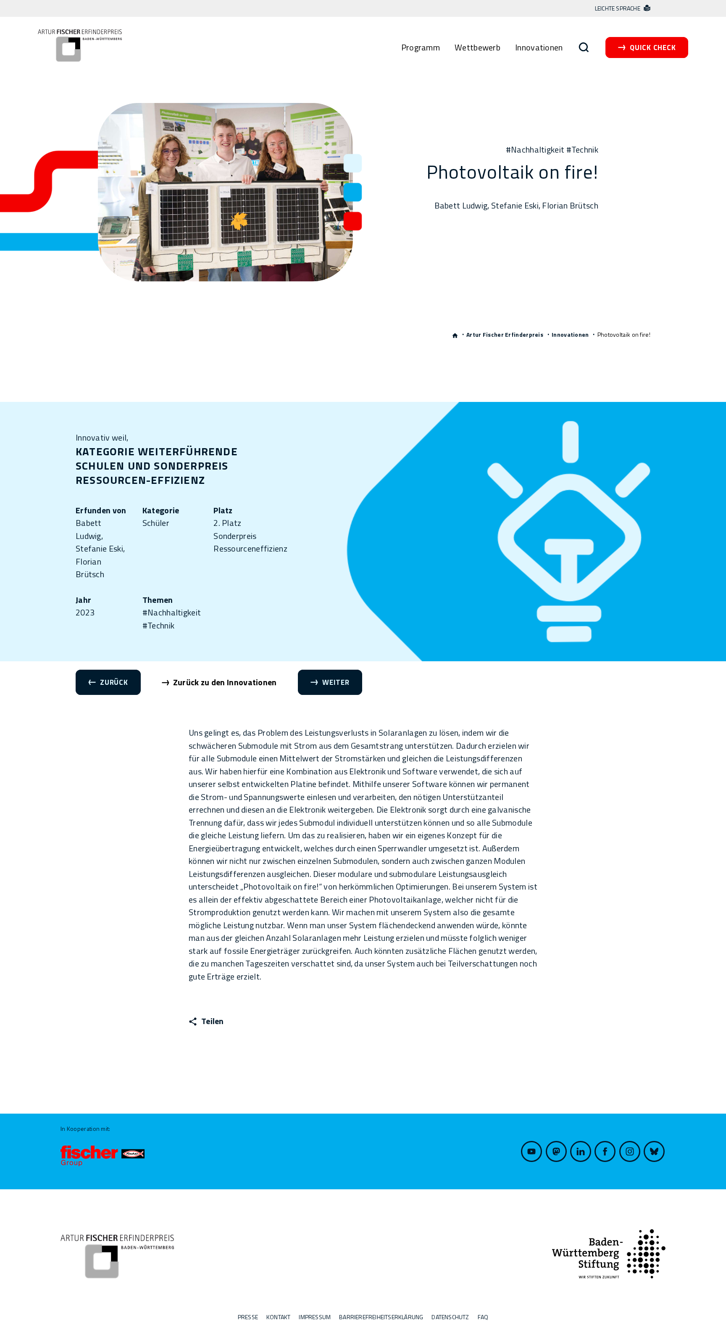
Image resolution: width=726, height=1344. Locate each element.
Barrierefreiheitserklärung (381, 1316)
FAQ (483, 1316)
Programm (420, 47)
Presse (248, 1316)
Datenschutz (450, 1316)
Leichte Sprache (618, 8)
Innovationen (539, 47)
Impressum (315, 1316)
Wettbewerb (477, 47)
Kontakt (278, 1316)
